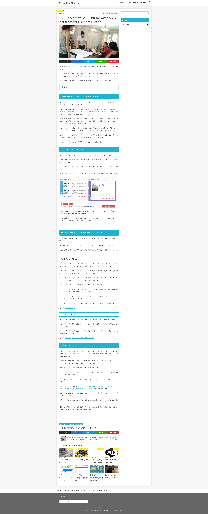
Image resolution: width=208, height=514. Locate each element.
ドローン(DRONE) (133, 2)
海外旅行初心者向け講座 (76, 424)
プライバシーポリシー (104, 507)
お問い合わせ (143, 2)
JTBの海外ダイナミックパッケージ (70, 173)
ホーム (116, 2)
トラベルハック (60, 10)
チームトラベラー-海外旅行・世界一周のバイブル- (100, 510)
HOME (59, 490)
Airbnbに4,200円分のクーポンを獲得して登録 (79, 338)
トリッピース (69, 308)
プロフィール (123, 2)
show (69, 87)
